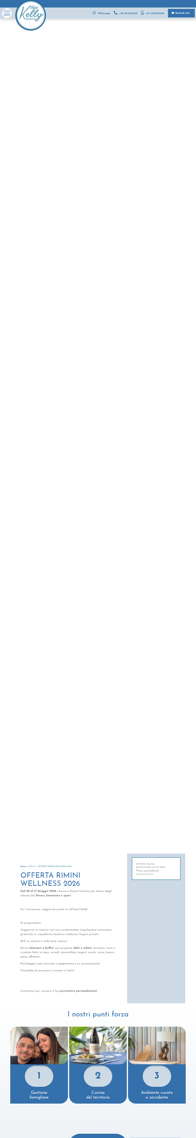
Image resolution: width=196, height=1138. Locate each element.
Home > (24, 866)
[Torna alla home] (30, 15)
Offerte (32, 866)
